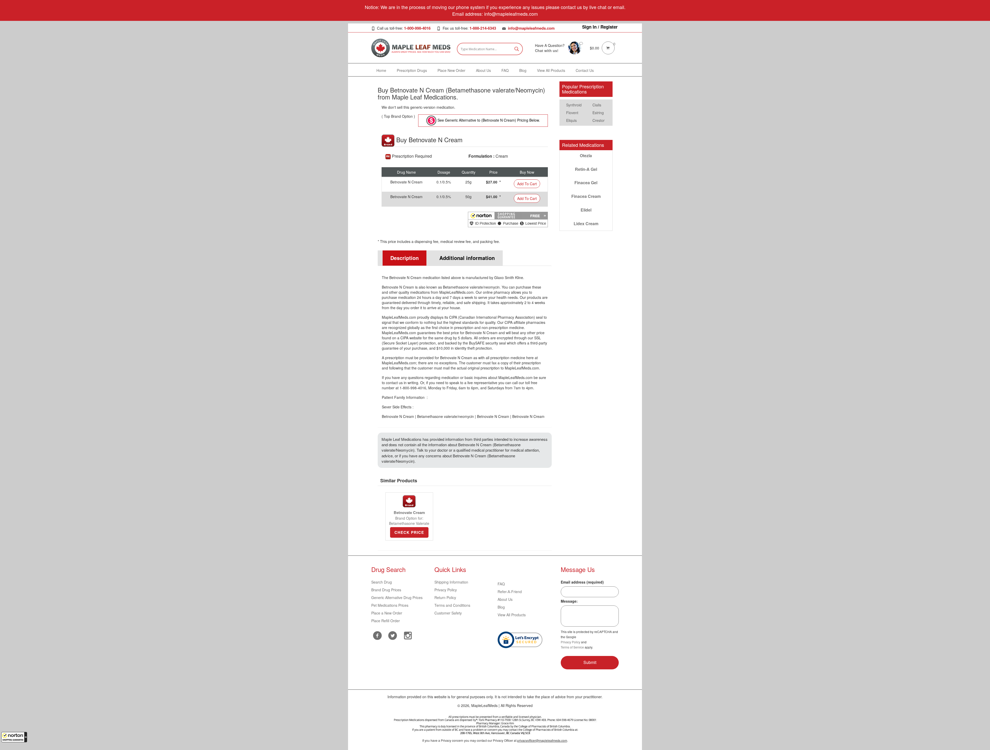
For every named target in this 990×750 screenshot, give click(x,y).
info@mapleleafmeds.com (531, 28)
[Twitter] (392, 635)
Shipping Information (451, 582)
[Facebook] (377, 635)
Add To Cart (527, 183)
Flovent (572, 112)
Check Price (409, 532)
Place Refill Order (385, 620)
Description (404, 258)
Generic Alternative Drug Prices (397, 597)
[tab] (402, 258)
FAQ (501, 583)
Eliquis (571, 120)
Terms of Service (572, 647)
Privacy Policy (445, 589)
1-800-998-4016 (417, 28)
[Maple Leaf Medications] (574, 47)
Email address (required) (582, 582)
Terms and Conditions (452, 605)
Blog (501, 607)
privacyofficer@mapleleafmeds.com (542, 740)
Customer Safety (448, 613)
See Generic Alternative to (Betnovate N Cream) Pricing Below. (488, 120)
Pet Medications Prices (389, 605)
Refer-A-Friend (510, 591)
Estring (598, 112)
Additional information (467, 258)
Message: (569, 601)
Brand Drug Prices (386, 589)
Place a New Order (386, 613)
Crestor (598, 120)
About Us (505, 599)
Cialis (596, 104)
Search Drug (381, 582)
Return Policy (445, 597)
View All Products (512, 614)
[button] (14, 737)
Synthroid (574, 104)
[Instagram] (408, 635)
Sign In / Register (600, 27)
